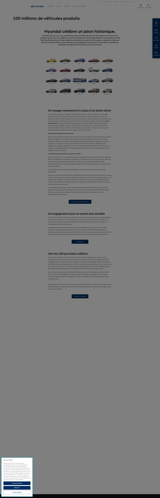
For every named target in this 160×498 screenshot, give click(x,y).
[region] (17, 477)
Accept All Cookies (17, 483)
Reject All (17, 487)
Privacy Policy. (19, 479)
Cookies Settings (16, 492)
